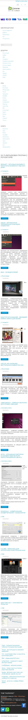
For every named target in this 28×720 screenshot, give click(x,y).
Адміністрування (7, 69)
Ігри (3, 36)
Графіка (4, 55)
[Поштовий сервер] (14, 19)
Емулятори (5, 87)
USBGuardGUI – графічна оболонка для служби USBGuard (14, 403)
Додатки (5, 32)
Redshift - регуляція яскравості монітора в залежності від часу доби (13, 166)
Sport (4, 116)
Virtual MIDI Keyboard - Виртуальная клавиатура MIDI (12, 364)
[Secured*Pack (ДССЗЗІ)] (3, 19)
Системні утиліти (7, 63)
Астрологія (5, 128)
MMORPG (5, 96)
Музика (4, 98)
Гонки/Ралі (5, 106)
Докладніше (4, 218)
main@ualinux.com (10, 702)
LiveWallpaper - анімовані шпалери (12, 665)
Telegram (4, 697)
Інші (3, 71)
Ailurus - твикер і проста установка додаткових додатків (12, 668)
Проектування (6, 138)
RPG (4, 108)
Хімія (4, 130)
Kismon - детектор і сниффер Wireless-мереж (13, 681)
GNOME (4, 75)
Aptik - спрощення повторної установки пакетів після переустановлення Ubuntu (12, 456)
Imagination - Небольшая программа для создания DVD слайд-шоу (13, 677)
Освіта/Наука (6, 34)
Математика (6, 136)
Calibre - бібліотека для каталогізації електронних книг (13, 549)
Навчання (5, 143)
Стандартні (5, 59)
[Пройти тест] (19, 19)
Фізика (4, 132)
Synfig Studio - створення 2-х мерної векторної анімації (12, 661)
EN (25, 4)
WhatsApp (21, 696)
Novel (4, 112)
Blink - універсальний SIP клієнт (11, 658)
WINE (4, 77)
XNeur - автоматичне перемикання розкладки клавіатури (10, 224)
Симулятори (6, 110)
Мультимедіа (6, 53)
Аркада (4, 85)
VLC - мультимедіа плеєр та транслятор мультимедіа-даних (13, 654)
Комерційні (5, 94)
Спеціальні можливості (8, 61)
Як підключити (6, 38)
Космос (4, 114)
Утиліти (4, 120)
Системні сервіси (7, 65)
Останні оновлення (7, 30)
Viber (15, 696)
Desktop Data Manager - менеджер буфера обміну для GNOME (14, 317)
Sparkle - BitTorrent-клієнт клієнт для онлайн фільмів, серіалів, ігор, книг (12, 673)
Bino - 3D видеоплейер (9, 272)
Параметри (5, 67)
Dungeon (5, 100)
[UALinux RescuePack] (25, 19)
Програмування (6, 147)
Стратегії (5, 118)
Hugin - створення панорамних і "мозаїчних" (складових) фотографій (12, 646)
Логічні (4, 92)
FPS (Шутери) (6, 89)
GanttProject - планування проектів (11, 603)
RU (21, 4)
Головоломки (6, 102)
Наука (4, 141)
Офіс (4, 57)
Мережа (5, 73)
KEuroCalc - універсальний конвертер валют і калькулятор (13, 512)
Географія (5, 134)
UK (17, 4)
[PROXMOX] (8, 19)
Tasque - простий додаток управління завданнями (13, 650)
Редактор (5, 104)
